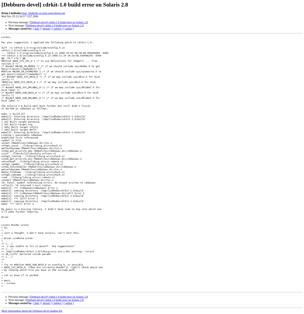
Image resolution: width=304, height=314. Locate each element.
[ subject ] (57, 28)
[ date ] (37, 28)
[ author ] (69, 28)
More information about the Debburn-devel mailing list (31, 310)
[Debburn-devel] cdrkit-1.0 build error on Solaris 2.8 (59, 22)
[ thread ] (46, 28)
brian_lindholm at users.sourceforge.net (43, 13)
